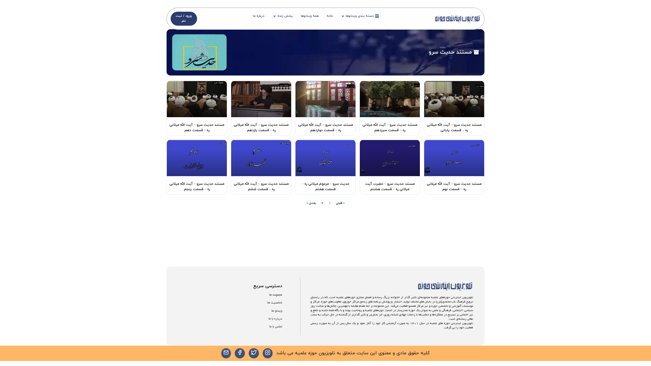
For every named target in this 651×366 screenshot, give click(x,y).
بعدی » (311, 203)
